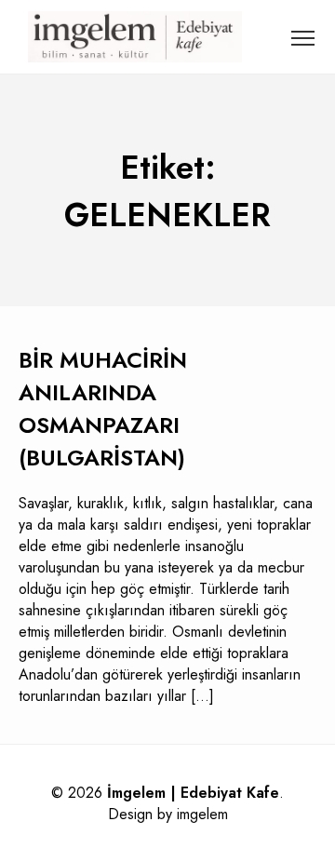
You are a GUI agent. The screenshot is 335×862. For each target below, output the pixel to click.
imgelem (202, 814)
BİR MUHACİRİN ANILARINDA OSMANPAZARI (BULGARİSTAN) (103, 408)
